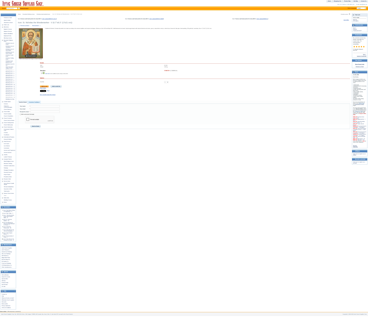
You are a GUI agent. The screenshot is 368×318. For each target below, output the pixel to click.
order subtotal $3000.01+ (262, 18)
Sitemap (3, 280)
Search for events (6, 276)
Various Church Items (9, 193)
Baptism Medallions (8, 33)
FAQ (3, 296)
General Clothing (8, 139)
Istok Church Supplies (7, 248)
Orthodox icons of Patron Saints (10, 53)
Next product (36, 25)
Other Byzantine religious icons (9, 67)
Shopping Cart (337, 1)
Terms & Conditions (6, 307)
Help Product (43, 88)
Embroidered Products (9, 137)
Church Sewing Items (9, 122)
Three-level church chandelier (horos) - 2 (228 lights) (359, 129)
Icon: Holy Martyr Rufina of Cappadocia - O (9, 211)
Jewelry (5, 154)
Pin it (48, 90)
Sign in (354, 27)
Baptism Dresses (8, 31)
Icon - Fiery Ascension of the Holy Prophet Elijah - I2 (9, 216)
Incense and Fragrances (9, 150)
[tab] (23, 102)
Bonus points (5, 303)
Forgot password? (357, 30)
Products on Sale (8, 17)
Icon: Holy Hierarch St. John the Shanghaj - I (9, 230)
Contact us (4, 294)
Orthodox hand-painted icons (43, 14)
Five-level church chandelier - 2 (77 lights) (359, 135)
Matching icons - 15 (10, 91)
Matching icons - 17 (10, 95)
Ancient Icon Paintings (7, 251)
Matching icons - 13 (10, 88)
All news (355, 145)
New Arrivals (5, 284)
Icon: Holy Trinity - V (8, 213)
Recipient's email (24, 111)
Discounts (4, 301)
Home (19, 14)
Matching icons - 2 (10, 71)
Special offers (5, 278)
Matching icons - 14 (10, 90)
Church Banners (8, 109)
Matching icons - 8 (10, 80)
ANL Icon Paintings (6, 253)
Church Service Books (9, 120)
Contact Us (363, 1)
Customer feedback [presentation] (34, 102)
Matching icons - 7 (10, 79)
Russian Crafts (7, 179)
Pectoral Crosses (8, 172)
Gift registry (356, 20)
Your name (22, 106)
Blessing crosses (8, 38)
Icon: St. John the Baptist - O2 (8, 220)
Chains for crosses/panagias (8, 106)
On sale (3, 286)
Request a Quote (360, 66)
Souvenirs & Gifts (8, 189)
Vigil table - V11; (361, 139)
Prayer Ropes (7, 174)
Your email (22, 109)
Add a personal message (27, 114)
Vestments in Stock (8, 22)
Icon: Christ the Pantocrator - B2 (7, 227)
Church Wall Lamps (8, 124)
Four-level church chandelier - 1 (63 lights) (359, 127)
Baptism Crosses (8, 29)
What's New (361, 103)
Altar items (6, 27)
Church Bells (7, 111)
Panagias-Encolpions (9, 170)
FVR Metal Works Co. (7, 265)
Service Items (7, 181)
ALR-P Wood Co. (6, 249)
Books (5, 202)
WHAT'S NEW (7, 20)
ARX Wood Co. (5, 255)
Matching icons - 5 (10, 75)
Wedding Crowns (8, 200)
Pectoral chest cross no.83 (358, 117)
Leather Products (8, 156)
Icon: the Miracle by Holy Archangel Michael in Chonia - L (9, 223)
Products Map (5, 282)
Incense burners (8, 152)
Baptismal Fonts (7, 35)
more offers (346, 20)
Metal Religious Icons (9, 161)
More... (364, 54)
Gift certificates (5, 274)
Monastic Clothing (8, 163)
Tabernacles (7, 191)
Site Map (356, 1)
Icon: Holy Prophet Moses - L (8, 233)
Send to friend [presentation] (23, 102)
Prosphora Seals (8, 176)
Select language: (352, 8)
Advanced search (24, 8)
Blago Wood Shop (6, 257)
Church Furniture (8, 118)
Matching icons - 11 (10, 86)
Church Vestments (8, 127)
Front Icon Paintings (6, 263)
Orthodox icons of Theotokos (10, 47)
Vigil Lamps (6, 197)
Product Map (347, 1)
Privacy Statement (6, 305)
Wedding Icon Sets (10, 99)
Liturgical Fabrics (8, 159)
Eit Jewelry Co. (5, 261)
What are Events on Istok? (8, 298)
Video (5, 195)
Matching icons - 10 (10, 84)
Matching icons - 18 (10, 97)
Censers (6, 103)
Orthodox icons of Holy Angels (10, 50)
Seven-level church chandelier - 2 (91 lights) (359, 132)
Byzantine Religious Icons (29, 14)
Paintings (6, 167)
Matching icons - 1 (10, 70)
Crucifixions (6, 134)
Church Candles (7, 113)
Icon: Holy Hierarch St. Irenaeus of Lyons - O (9, 239)
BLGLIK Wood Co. (6, 259)
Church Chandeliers (8, 116)
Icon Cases (6, 143)
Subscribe (355, 146)
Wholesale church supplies (8, 300)
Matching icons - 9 (10, 82)
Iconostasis (6, 148)
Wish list (355, 19)
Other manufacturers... (7, 267)
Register (355, 29)
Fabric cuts (6, 24)
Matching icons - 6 (10, 77)
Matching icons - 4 (10, 73)
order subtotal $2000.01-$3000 (156, 18)
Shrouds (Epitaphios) (9, 186)
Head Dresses (7, 141)
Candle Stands (7, 101)
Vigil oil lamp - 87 (361, 138)
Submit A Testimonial (361, 56)
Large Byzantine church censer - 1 (359, 122)
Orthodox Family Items (9, 165)
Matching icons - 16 (10, 93)
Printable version (344, 14)
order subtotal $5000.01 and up (49, 18)
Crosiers (6, 132)
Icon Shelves (7, 145)
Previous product (23, 25)
